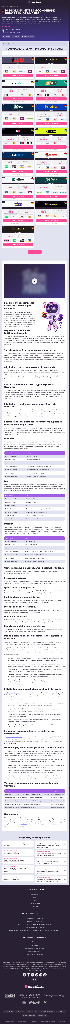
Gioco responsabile (33, 1021)
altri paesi (24, 824)
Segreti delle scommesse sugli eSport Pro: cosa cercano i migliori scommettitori (34, 930)
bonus (6, 642)
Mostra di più (34, 252)
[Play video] (34, 281)
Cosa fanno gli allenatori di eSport (35, 927)
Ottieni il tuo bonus (18, 75)
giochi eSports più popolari (12, 693)
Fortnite (34, 897)
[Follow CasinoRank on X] (32, 974)
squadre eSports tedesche (13, 737)
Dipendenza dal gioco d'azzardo (48, 1021)
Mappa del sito (61, 1021)
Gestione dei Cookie (21, 1021)
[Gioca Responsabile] (54, 996)
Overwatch (34, 894)
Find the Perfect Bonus (34, 921)
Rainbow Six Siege (34, 903)
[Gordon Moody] (34, 1002)
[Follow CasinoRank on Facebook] (24, 974)
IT (33, 979)
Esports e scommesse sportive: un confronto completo (34, 924)
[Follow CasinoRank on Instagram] (28, 974)
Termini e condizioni (9, 1021)
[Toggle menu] (3, 2)
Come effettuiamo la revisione (34, 948)
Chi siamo (35, 942)
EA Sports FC (35, 906)
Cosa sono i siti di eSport (35, 918)
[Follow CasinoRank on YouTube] (36, 974)
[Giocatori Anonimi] (24, 1002)
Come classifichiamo (34, 951)
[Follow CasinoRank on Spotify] (41, 974)
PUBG (35, 900)
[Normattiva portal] (29, 996)
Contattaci (34, 945)
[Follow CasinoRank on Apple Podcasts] (45, 974)
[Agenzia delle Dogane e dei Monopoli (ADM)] (10, 996)
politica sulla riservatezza (35, 954)
